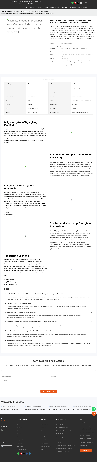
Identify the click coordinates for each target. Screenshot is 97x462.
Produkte (16, 11)
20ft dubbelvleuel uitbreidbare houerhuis (35, 409)
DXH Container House (6, 11)
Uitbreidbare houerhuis (27, 11)
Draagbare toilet (45, 443)
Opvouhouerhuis (45, 437)
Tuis (18, 425)
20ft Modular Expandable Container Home (59, 409)
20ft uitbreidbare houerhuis (41, 11)
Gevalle (19, 434)
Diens (18, 431)
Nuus (18, 437)
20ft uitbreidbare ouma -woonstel (9, 409)
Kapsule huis (44, 440)
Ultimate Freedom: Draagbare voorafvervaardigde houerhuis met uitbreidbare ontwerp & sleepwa (28, 13)
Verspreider (20, 443)
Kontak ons (20, 446)
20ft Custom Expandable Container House (83, 409)
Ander (42, 449)
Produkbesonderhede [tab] (48, 79)
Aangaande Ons (21, 440)
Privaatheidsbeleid (22, 449)
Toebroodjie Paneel (46, 446)
